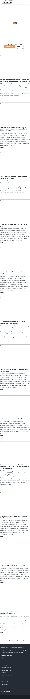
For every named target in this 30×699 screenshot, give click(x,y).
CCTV (21, 44)
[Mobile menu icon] (28, 2)
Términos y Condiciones (7, 665)
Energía (18, 46)
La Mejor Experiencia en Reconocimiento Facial (13, 273)
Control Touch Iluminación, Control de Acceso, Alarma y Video (15, 370)
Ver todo (10, 44)
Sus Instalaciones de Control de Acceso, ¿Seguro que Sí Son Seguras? (12, 322)
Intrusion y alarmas (8, 49)
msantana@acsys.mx (6, 691)
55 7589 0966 (4, 684)
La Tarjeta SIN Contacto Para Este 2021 (13, 566)
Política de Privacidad (6, 667)
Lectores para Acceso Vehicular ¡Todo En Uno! (14, 419)
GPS (24, 46)
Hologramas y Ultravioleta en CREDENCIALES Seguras (14, 225)
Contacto (3, 672)
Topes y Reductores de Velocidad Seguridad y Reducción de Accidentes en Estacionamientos (15, 80)
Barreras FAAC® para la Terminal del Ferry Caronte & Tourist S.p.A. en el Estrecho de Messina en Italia (13, 129)
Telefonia (23, 49)
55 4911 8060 (4, 682)
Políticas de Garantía (6, 670)
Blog (16, 44)
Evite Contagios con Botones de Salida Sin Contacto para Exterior (13, 177)
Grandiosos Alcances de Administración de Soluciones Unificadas (13, 517)
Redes (17, 49)
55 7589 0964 (4, 687)
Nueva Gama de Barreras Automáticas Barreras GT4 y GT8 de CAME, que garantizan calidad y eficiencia (14, 466)
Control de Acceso (9, 46)
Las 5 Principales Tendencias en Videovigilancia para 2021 (10, 612)
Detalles (2, 98)
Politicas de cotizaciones (7, 675)
